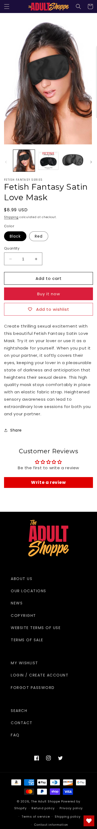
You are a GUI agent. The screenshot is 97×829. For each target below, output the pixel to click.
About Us (21, 578)
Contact (22, 723)
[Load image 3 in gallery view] (73, 160)
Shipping (11, 217)
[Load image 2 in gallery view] (48, 160)
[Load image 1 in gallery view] (24, 160)
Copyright (23, 615)
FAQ (15, 735)
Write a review (48, 482)
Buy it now (48, 294)
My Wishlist (24, 663)
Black (15, 236)
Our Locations (28, 591)
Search (19, 710)
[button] (7, 6)
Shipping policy (68, 816)
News (17, 603)
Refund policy (43, 808)
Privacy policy (71, 808)
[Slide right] (91, 162)
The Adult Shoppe (45, 801)
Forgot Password (33, 687)
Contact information (51, 824)
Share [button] (16, 430)
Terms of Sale (27, 640)
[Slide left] (6, 162)
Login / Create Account (39, 675)
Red (39, 236)
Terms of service (36, 816)
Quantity (11, 248)
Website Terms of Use (36, 627)
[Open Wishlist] (89, 820)
